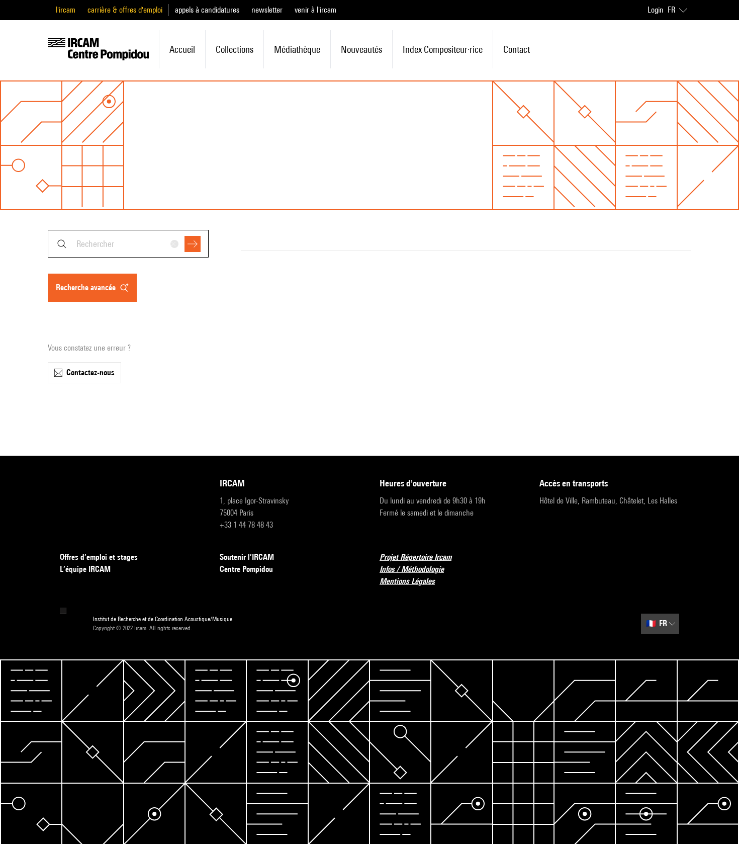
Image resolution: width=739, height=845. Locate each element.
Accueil (182, 49)
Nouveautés (361, 49)
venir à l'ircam (315, 10)
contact (516, 49)
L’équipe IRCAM (85, 569)
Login (656, 10)
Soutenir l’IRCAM (247, 557)
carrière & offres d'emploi (124, 10)
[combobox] (128, 244)
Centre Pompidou (246, 569)
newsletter (267, 10)
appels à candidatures (207, 10)
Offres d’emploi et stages (99, 557)
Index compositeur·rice (443, 49)
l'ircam (65, 10)
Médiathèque (297, 49)
